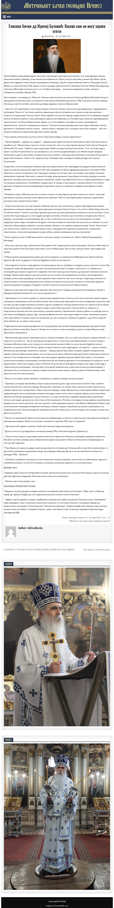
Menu (9, 16)
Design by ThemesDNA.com (57, 906)
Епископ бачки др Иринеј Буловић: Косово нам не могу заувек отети (57, 28)
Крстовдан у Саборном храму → (97, 550)
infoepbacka (49, 36)
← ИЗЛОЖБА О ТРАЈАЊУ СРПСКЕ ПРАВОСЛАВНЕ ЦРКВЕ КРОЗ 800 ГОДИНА (38, 550)
